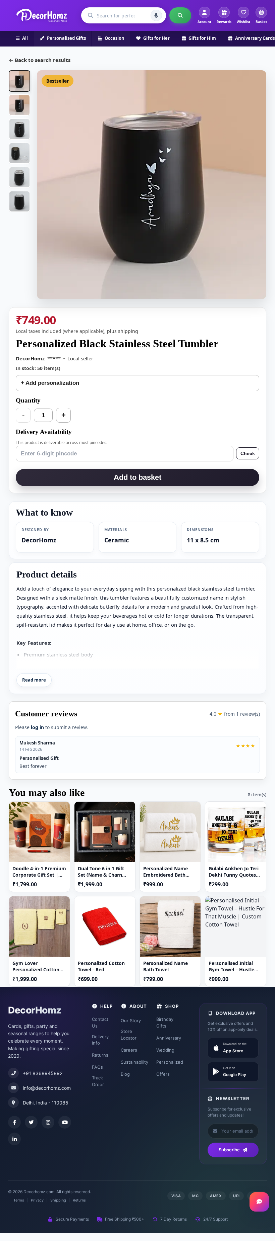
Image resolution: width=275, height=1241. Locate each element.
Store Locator (128, 1035)
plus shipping (122, 331)
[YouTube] (64, 1122)
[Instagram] (48, 1122)
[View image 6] (19, 201)
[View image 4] (19, 153)
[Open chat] (259, 1202)
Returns (100, 1055)
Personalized (169, 1062)
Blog (125, 1074)
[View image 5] (19, 177)
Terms (18, 1200)
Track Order (98, 1081)
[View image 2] (19, 105)
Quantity (28, 400)
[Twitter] (31, 1122)
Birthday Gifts (164, 1022)
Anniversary (168, 1038)
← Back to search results (39, 60)
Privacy (37, 1200)
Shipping (58, 1200)
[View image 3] (19, 129)
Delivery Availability (44, 431)
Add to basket (137, 477)
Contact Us (100, 1022)
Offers (163, 1074)
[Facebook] (14, 1122)
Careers (129, 1050)
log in (37, 727)
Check (247, 453)
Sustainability (134, 1062)
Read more (34, 680)
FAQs (97, 1067)
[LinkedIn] (14, 1139)
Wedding (165, 1050)
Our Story (131, 1020)
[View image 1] (19, 81)
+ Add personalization (50, 383)
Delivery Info (100, 1040)
